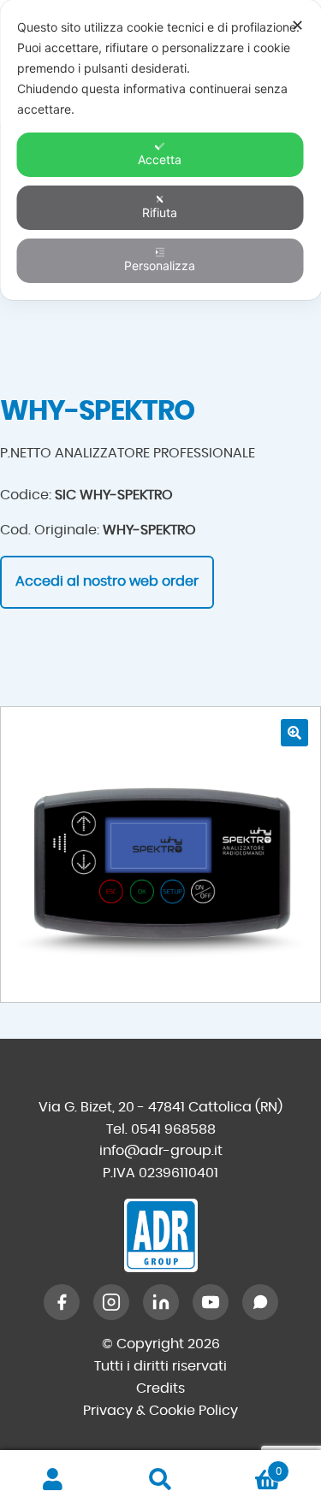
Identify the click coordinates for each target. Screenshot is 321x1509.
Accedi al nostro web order (107, 581)
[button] (294, 732)
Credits (160, 1388)
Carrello (248, 1465)
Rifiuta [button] (159, 212)
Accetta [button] (159, 159)
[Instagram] (111, 1302)
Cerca (160, 1480)
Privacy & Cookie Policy (160, 1411)
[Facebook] (62, 1302)
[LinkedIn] (161, 1302)
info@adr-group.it (161, 1151)
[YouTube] (211, 1302)
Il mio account (53, 1480)
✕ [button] (297, 25)
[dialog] (160, 150)
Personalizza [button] (159, 265)
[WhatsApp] (260, 1302)
